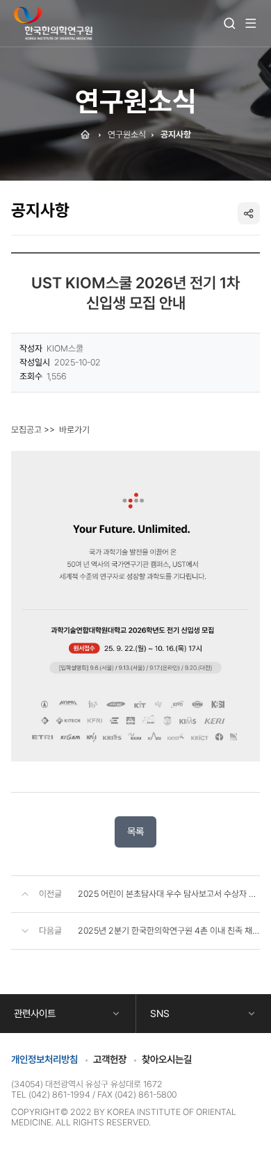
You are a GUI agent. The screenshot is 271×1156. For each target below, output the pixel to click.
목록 (135, 831)
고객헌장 (109, 1059)
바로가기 (74, 429)
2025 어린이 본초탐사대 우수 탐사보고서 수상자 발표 (169, 894)
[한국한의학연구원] (53, 24)
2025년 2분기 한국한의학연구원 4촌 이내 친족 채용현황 (169, 930)
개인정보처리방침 (44, 1059)
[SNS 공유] (249, 213)
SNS (160, 1013)
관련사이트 (35, 1013)
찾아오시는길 (167, 1059)
